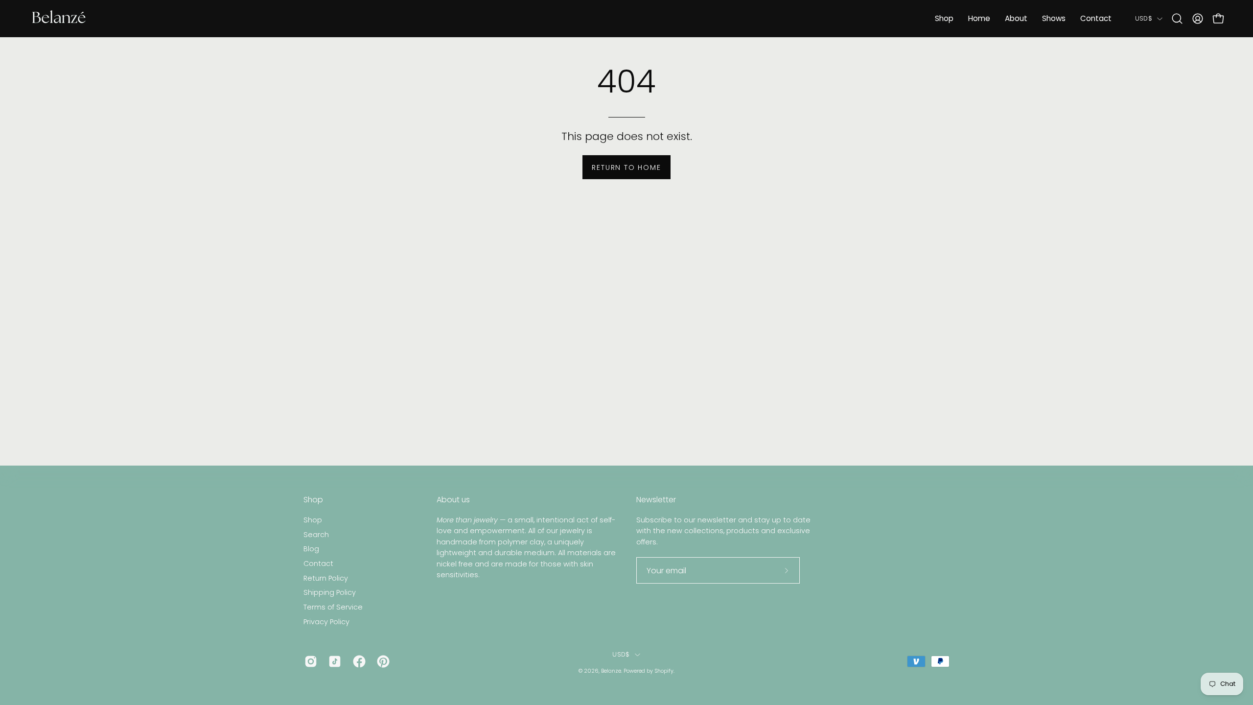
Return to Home (626, 167)
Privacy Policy (326, 622)
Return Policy (325, 578)
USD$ (1143, 18)
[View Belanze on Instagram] (309, 661)
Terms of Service (333, 607)
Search (316, 534)
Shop (313, 500)
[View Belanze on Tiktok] (333, 661)
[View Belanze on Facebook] (357, 661)
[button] (1177, 18)
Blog (311, 549)
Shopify (663, 671)
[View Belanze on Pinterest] (381, 661)
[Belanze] (58, 18)
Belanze (611, 671)
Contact (318, 563)
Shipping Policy (329, 592)
